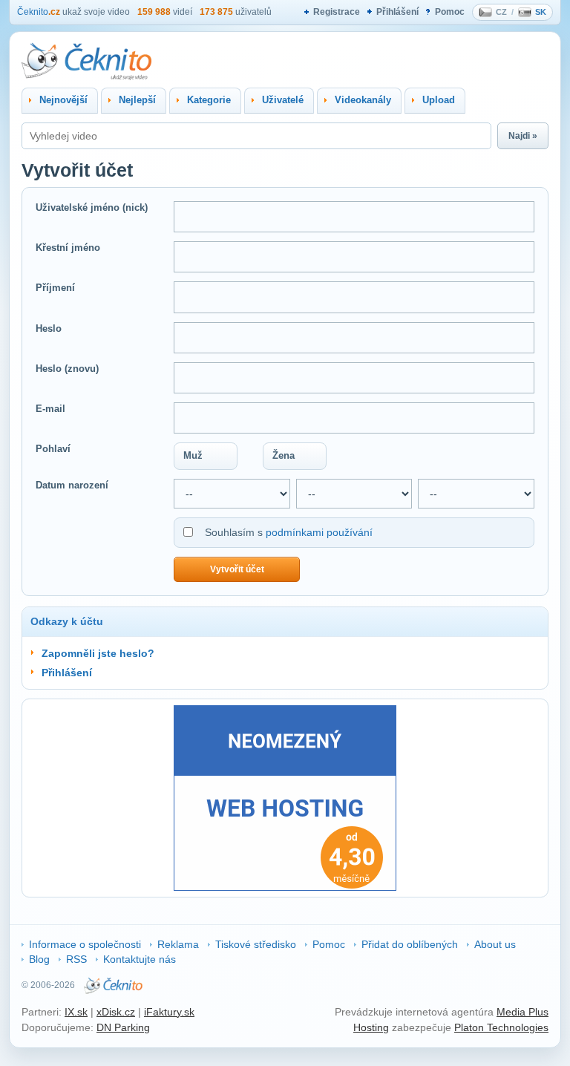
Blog (39, 959)
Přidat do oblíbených (409, 944)
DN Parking (123, 1027)
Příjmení (55, 287)
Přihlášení (397, 12)
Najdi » (522, 136)
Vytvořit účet (237, 569)
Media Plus (522, 1012)
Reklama (178, 944)
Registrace (336, 12)
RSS (76, 959)
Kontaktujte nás (139, 959)
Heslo (49, 328)
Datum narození (72, 485)
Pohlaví (53, 448)
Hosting (371, 1027)
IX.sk (76, 1012)
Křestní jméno (68, 247)
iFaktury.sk (169, 1012)
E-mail (50, 408)
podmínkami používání (319, 532)
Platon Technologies (501, 1027)
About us (495, 944)
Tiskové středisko (255, 944)
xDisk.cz (115, 1012)
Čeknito (38, 12)
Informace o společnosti (85, 944)
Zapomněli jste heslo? (98, 653)
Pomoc (450, 12)
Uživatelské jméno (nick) (92, 207)
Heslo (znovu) (67, 368)
